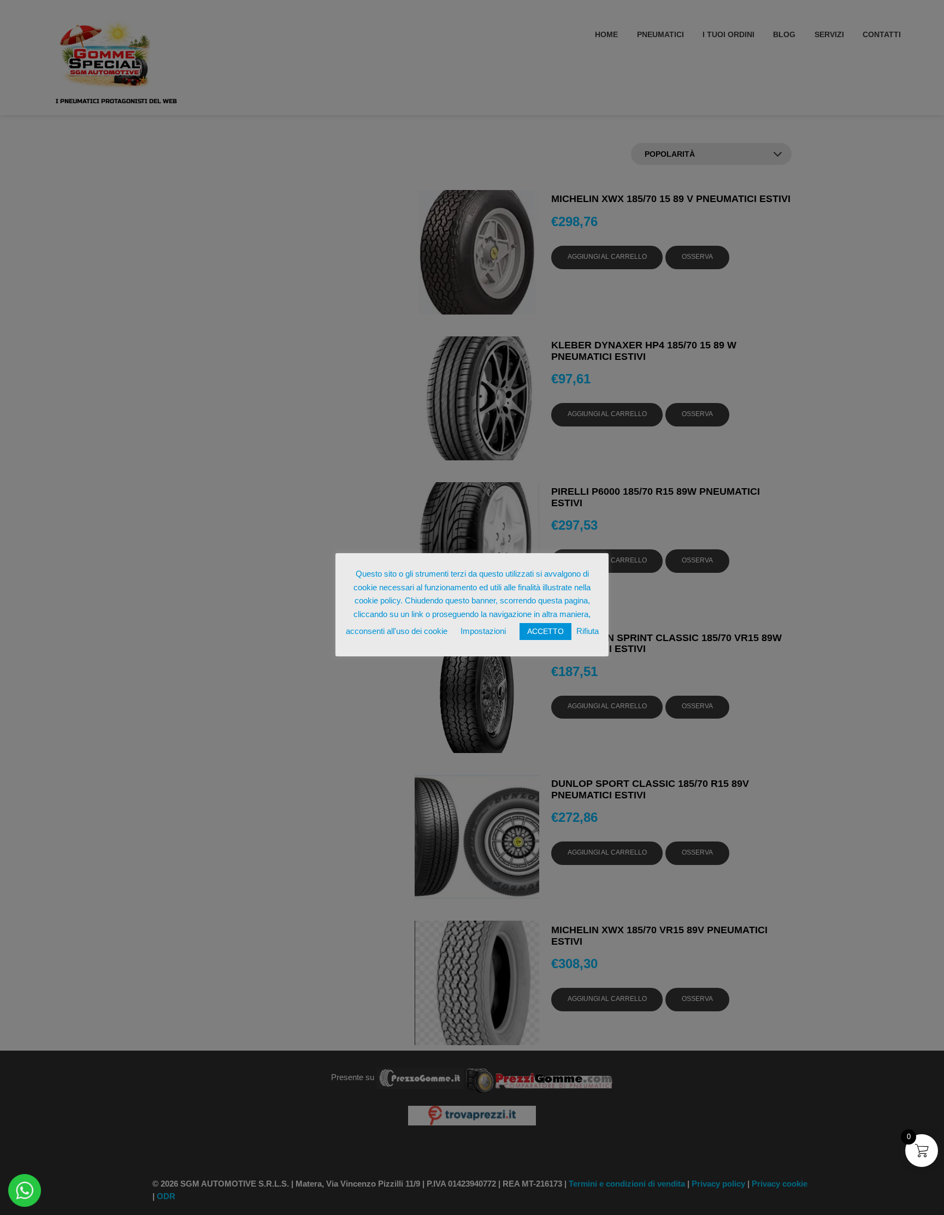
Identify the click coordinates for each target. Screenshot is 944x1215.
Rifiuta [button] (587, 631)
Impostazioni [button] (483, 631)
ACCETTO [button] (545, 631)
